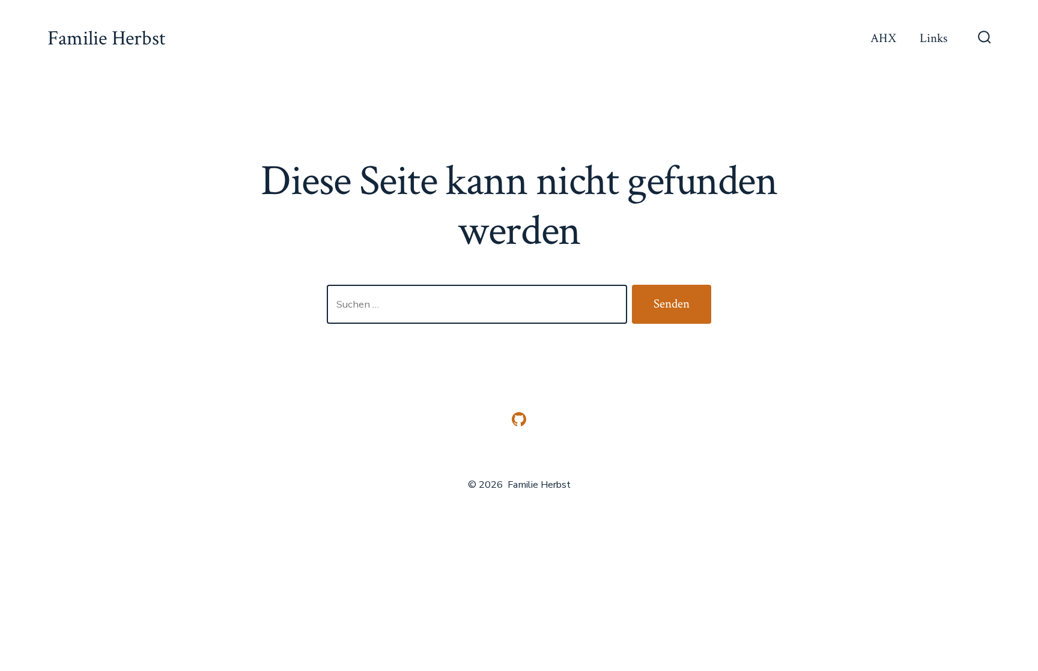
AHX (883, 38)
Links (933, 38)
